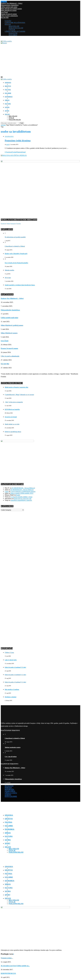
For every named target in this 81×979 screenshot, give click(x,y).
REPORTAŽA (9, 789)
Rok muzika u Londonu (12, 689)
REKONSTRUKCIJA (8, 973)
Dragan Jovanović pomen (9, 14)
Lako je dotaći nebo (11, 660)
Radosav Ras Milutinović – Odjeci (11, 3)
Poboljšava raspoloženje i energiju (21, 500)
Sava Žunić (4, 12)
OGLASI (8, 24)
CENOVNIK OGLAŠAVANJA (15, 22)
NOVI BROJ (13, 35)
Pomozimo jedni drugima (18, 140)
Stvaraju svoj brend (11, 417)
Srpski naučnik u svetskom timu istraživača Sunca (20, 285)
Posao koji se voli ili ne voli (22, 498)
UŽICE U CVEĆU (11, 793)
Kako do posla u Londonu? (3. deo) (15, 667)
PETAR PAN (9, 786)
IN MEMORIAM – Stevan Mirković (23, 488)
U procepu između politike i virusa (21, 497)
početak (3, 125)
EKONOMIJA (8, 96)
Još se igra (8, 277)
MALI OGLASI (14, 26)
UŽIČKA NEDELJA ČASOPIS (15, 31)
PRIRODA (8, 787)
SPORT (7, 111)
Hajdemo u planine (10, 697)
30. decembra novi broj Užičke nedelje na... (15, 966)
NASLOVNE (13, 33)
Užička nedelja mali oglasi (9, 7)
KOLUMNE (8, 93)
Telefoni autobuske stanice (12, 747)
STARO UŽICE (10, 791)
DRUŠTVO (8, 86)
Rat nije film (4, 17)
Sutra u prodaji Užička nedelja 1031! (21, 493)
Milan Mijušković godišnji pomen (11, 9)
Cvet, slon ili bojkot (11, 756)
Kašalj (18, 495)
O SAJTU (8, 21)
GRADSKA (8, 82)
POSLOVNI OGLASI (16, 28)
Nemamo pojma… (7, 958)
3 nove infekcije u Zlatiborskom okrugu (23, 491)
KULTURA (8, 104)
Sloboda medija (9, 270)
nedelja (7, 144)
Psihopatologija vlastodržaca (9, 5)
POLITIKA (8, 89)
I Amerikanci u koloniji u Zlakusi (15, 246)
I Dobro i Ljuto (9, 652)
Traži (21, 123)
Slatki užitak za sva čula (12, 424)
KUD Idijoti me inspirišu (12, 409)
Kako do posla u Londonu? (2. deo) (15, 674)
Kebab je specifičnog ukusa (13, 431)
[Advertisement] (40, 61)
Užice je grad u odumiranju (9, 16)
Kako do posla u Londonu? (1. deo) (15, 682)
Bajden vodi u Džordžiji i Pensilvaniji (16, 253)
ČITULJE (12, 29)
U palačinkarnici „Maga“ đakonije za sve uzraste (19, 394)
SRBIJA (7, 100)
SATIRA (7, 107)
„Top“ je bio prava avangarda (14, 402)
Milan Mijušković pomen (8, 10)
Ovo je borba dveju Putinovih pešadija (16, 263)
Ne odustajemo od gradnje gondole (15, 237)
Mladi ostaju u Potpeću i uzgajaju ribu (16, 387)
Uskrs (6, 491)
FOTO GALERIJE (11, 796)
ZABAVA (8, 794)
